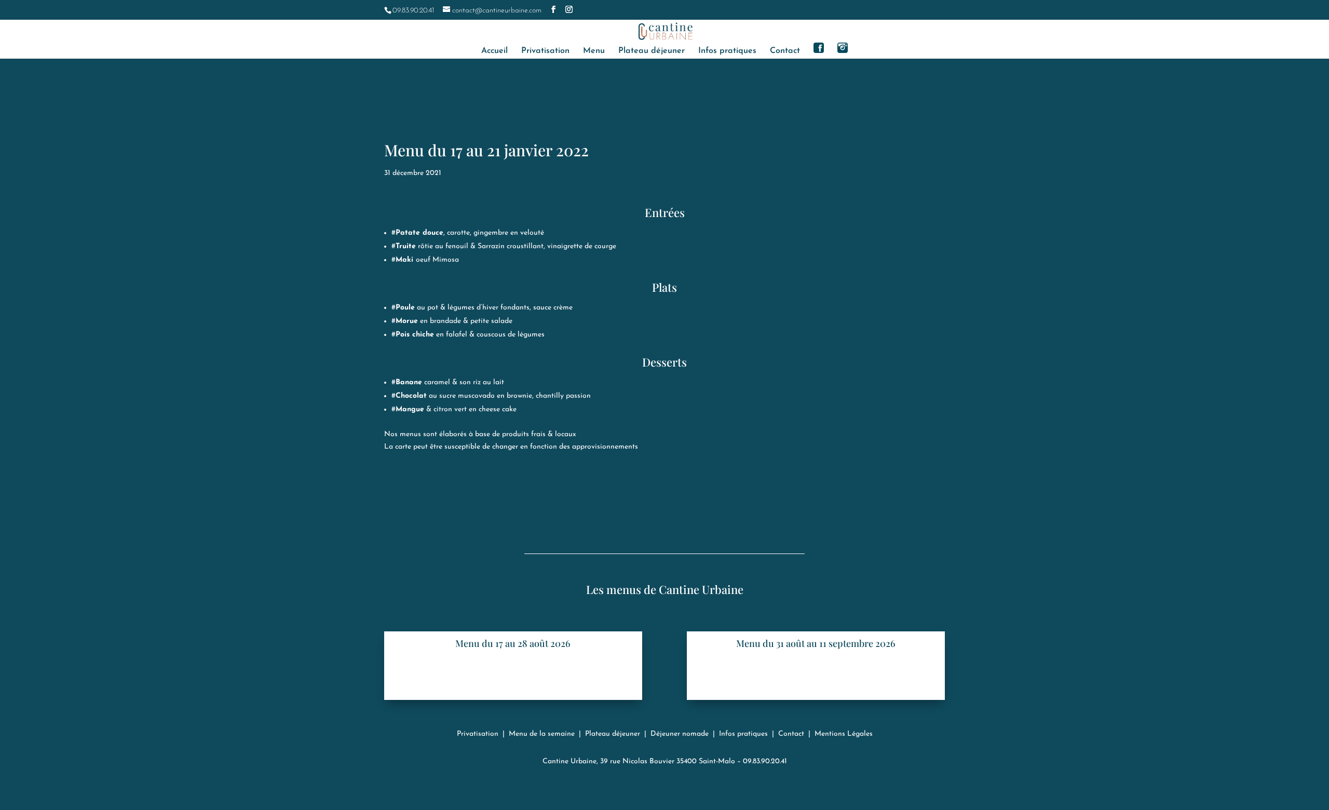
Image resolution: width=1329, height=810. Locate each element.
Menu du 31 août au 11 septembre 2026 (816, 643)
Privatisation (545, 51)
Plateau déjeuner (651, 51)
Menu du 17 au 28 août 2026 (513, 643)
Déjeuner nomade (679, 734)
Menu (594, 51)
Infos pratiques (727, 51)
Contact (785, 51)
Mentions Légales (844, 734)
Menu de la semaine (542, 734)
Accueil (494, 51)
